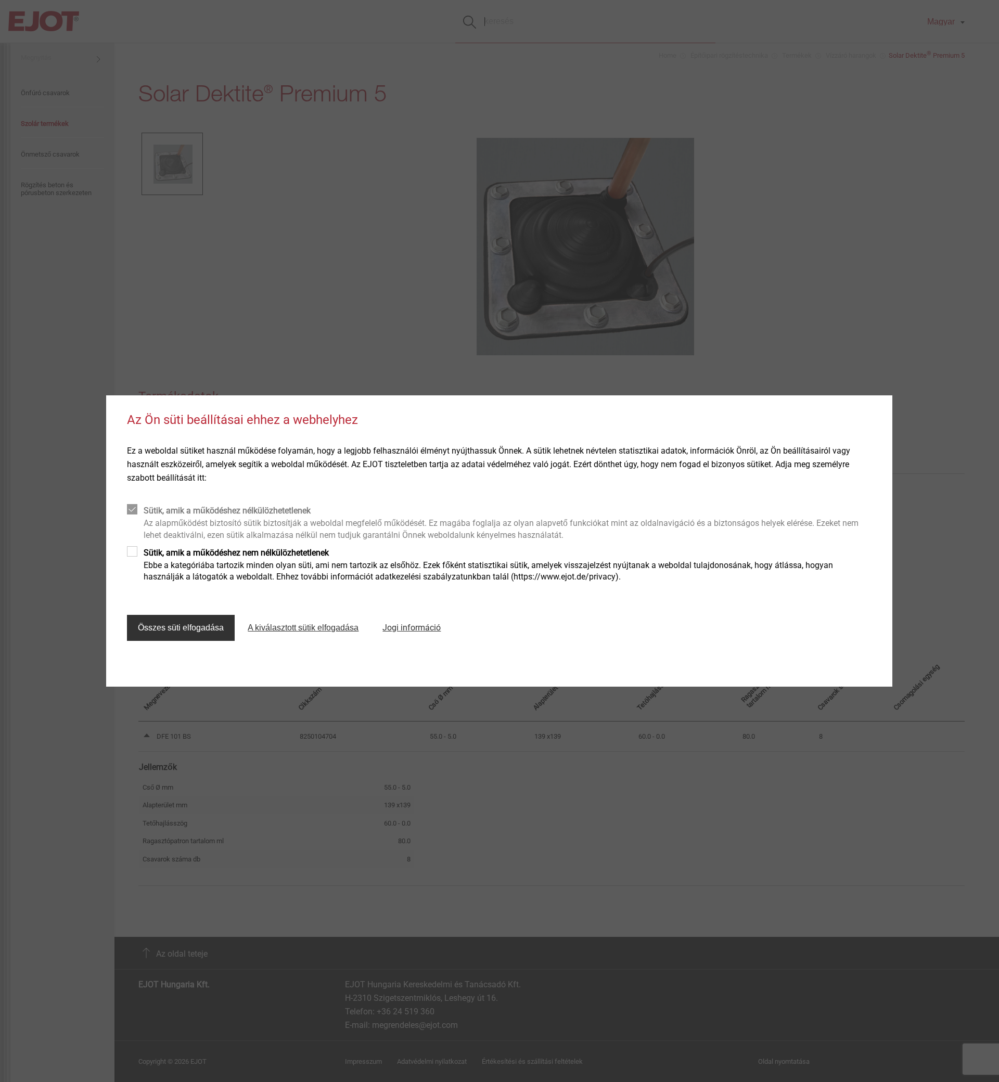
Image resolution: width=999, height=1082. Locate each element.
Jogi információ (411, 628)
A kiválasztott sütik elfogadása (303, 627)
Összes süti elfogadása (181, 627)
